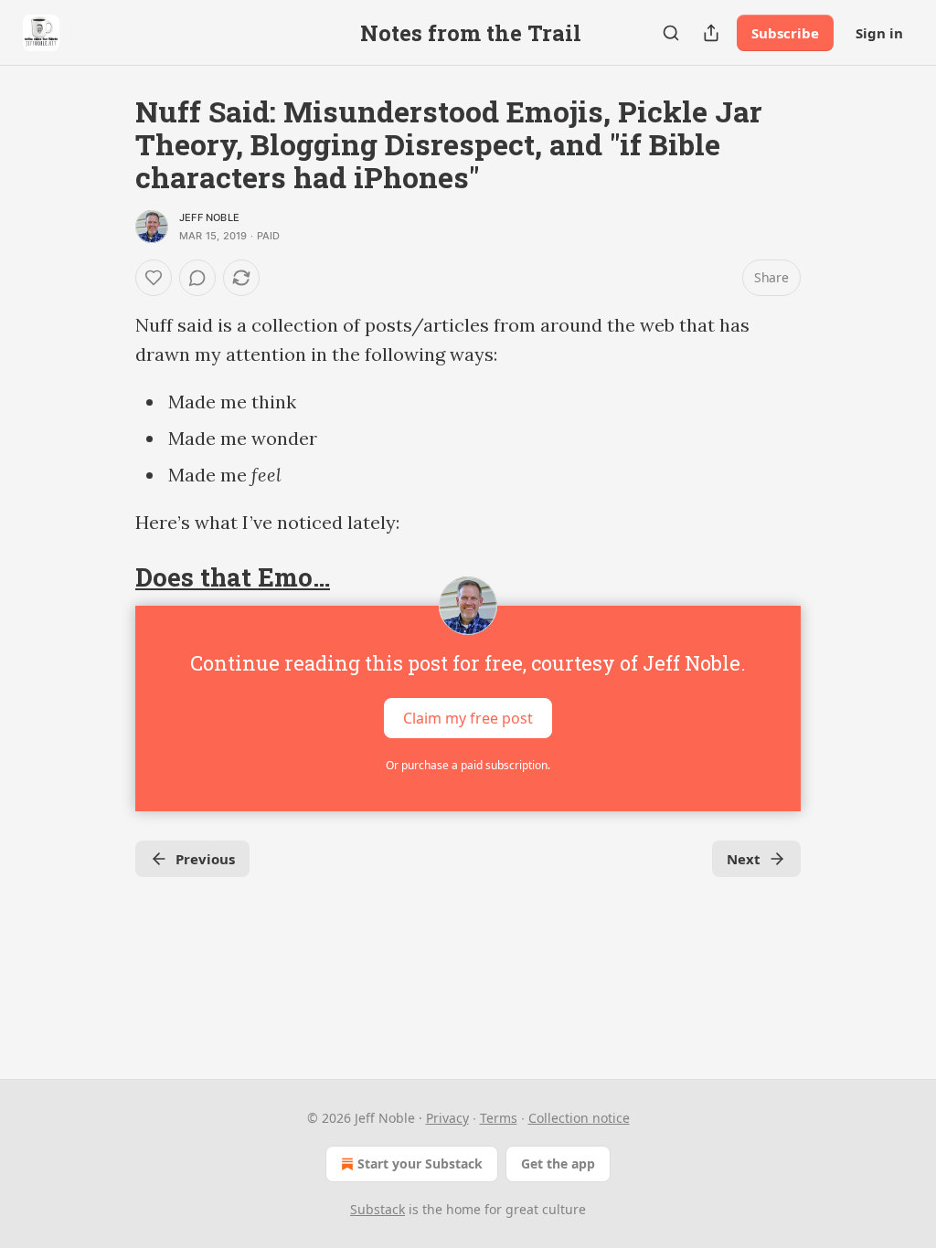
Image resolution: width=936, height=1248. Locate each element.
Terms (498, 1117)
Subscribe (785, 33)
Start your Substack (420, 1163)
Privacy (447, 1117)
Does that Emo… (232, 576)
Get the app (558, 1163)
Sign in (879, 33)
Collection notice (579, 1117)
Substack (377, 1209)
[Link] (109, 576)
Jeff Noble (209, 217)
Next (743, 859)
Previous (205, 859)
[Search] (671, 33)
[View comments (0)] (197, 277)
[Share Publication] (711, 33)
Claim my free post (468, 718)
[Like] (153, 277)
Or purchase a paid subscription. (468, 765)
